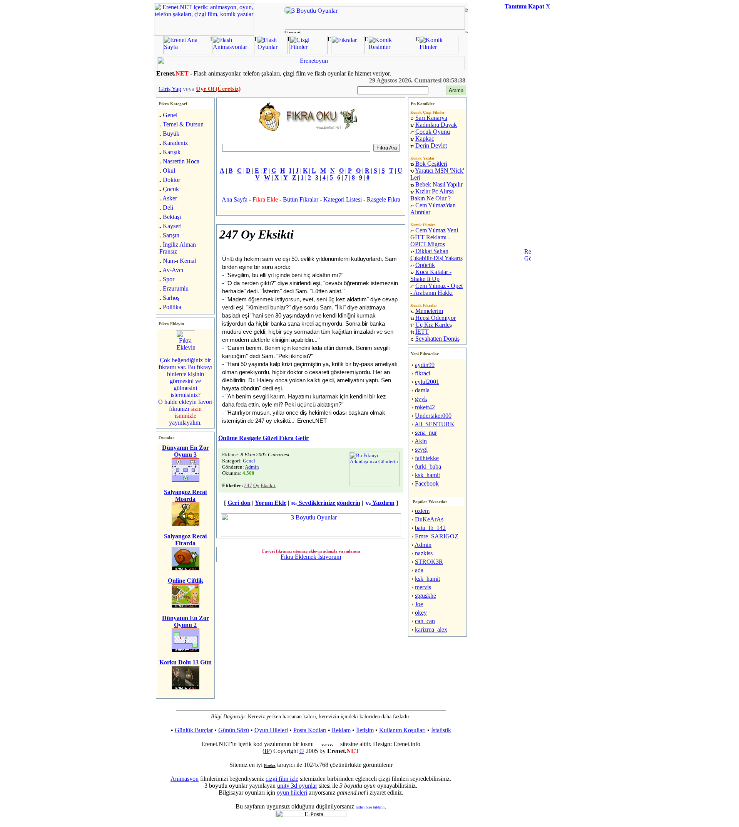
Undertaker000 (433, 415)
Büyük (171, 133)
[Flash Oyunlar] (272, 52)
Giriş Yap (170, 89)
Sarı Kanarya (431, 117)
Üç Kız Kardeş (433, 324)
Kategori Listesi (342, 199)
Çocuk (171, 189)
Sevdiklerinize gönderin (328, 502)
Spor (168, 279)
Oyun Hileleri (271, 730)
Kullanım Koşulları (402, 730)
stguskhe (425, 595)
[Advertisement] (527, 132)
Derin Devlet (431, 145)
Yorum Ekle (270, 502)
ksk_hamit (427, 475)
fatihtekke (427, 458)
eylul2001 (427, 381)
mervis (423, 587)
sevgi (421, 449)
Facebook (427, 483)
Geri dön (239, 502)
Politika (172, 307)
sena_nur (426, 432)
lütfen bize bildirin (370, 807)
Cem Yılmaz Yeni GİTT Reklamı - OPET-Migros (434, 237)
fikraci (422, 373)
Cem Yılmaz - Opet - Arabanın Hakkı (436, 289)
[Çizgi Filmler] (308, 52)
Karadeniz (175, 143)
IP (267, 751)
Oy (256, 485)
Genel (170, 115)
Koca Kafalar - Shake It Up (430, 275)
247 (248, 485)
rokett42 (425, 407)
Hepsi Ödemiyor (435, 317)
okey (421, 612)
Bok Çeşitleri (431, 163)
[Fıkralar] (347, 52)
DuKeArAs (429, 519)
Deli (168, 207)
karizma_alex (431, 629)
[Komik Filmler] (438, 52)
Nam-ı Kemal (179, 260)
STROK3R (429, 561)
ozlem (422, 511)
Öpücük (425, 265)
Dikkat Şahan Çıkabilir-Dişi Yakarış (436, 254)
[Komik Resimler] (391, 52)
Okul (169, 170)
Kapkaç (424, 138)
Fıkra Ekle (265, 199)
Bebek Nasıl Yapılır (439, 184)
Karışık (172, 152)
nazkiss (424, 553)
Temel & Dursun (183, 124)
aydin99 (425, 364)
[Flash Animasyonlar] (233, 52)
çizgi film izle (282, 778)
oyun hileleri (292, 792)
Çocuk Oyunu (432, 131)
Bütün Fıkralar (300, 199)
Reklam (341, 730)
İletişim (365, 730)
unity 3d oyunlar (297, 785)
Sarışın (171, 235)
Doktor (171, 179)
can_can (425, 621)
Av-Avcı (172, 270)
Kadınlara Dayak (436, 124)
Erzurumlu (176, 288)
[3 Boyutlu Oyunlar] (375, 27)
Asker (169, 198)
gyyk (421, 398)
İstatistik (441, 730)
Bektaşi (172, 216)
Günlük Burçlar (194, 730)
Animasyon (185, 778)
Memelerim (429, 311)
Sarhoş (171, 297)
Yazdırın (383, 502)
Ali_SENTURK (435, 424)
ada (419, 570)
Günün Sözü (233, 730)
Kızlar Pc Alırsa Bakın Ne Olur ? (432, 195)
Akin (421, 441)
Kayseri (172, 226)
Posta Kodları (309, 730)
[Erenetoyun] (311, 68)
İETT (422, 331)
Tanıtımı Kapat (524, 6)
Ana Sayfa (234, 199)
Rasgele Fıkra (383, 199)
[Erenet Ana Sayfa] (186, 52)
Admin (252, 467)
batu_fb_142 (430, 527)
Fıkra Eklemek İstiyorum (311, 556)
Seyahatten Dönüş (437, 338)
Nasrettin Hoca (181, 161)
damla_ (424, 390)
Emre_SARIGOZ (436, 536)
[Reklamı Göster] (527, 287)
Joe (419, 604)
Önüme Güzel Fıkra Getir (263, 438)
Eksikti (268, 485)
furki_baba (428, 466)
